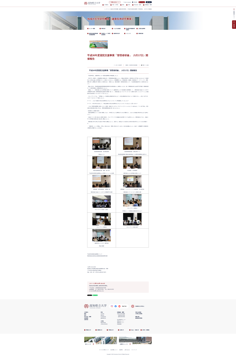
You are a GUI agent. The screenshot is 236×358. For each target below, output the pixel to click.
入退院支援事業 (141, 28)
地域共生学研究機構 (121, 313)
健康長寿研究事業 (121, 316)
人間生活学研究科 (104, 324)
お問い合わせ (127, 349)
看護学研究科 (103, 322)
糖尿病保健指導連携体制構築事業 (93, 34)
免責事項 (121, 349)
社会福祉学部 (103, 316)
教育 (123, 4)
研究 (129, 4)
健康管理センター (120, 322)
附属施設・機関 (148, 4)
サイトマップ (134, 349)
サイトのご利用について (104, 349)
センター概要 (92, 28)
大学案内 (106, 4)
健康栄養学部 (103, 318)
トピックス (128, 33)
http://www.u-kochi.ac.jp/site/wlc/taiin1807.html (97, 255)
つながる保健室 (117, 28)
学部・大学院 (115, 4)
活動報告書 (140, 33)
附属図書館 (119, 324)
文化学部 (102, 313)
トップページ (107, 9)
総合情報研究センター (121, 319)
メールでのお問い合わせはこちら (96, 290)
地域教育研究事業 (121, 315)
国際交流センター (120, 321)
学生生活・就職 (137, 4)
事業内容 (103, 28)
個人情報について (114, 349)
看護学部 (102, 315)
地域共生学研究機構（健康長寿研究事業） (119, 9)
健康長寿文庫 (117, 33)
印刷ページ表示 (145, 65)
